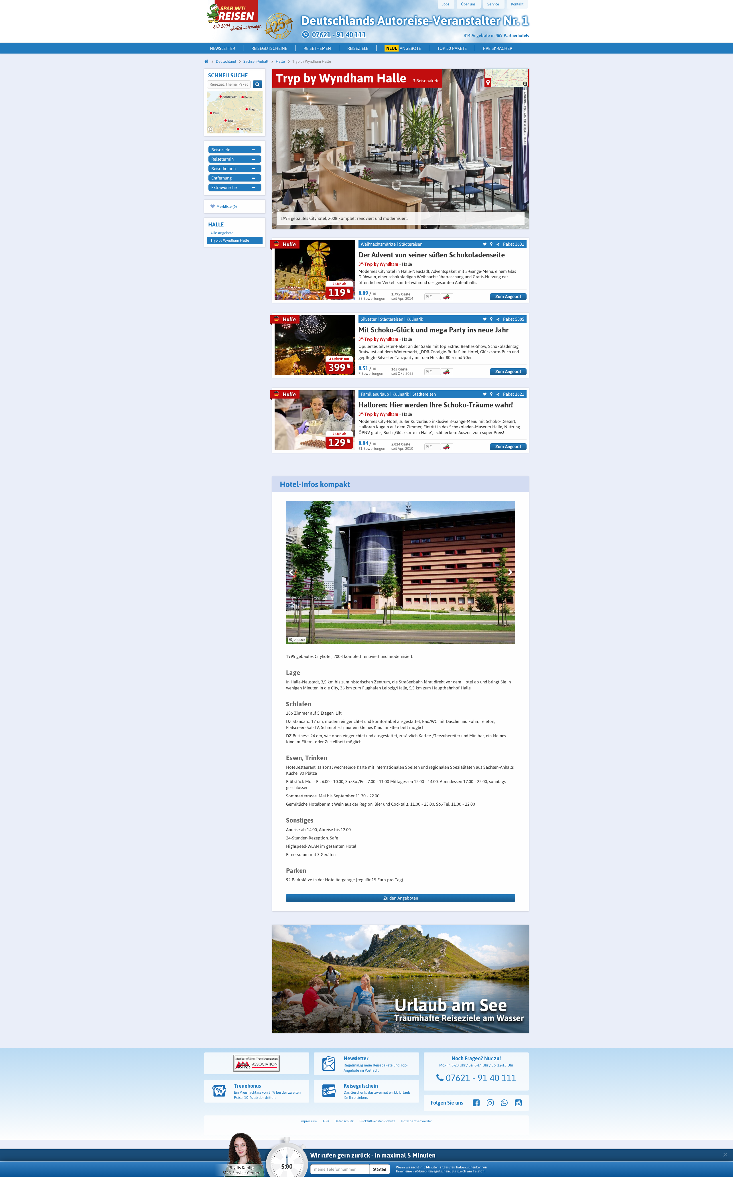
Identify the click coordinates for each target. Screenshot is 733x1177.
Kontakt (517, 4)
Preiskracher (497, 48)
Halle (407, 264)
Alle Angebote (221, 233)
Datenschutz (344, 1121)
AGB (325, 1121)
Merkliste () (226, 206)
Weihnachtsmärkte (378, 244)
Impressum (308, 1121)
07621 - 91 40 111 (480, 1077)
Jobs (445, 4)
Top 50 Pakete (452, 48)
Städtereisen (410, 244)
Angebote (403, 48)
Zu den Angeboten (400, 898)
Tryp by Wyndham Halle (229, 240)
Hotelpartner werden (417, 1121)
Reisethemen (317, 48)
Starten (379, 1169)
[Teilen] (498, 244)
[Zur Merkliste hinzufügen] (485, 244)
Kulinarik (415, 319)
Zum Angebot (508, 296)
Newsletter (222, 48)
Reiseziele (357, 48)
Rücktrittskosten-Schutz (377, 1121)
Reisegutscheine (269, 48)
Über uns (468, 4)
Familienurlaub (375, 394)
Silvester (369, 319)
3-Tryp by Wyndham (378, 264)
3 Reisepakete (426, 80)
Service (493, 4)
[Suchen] (257, 84)
